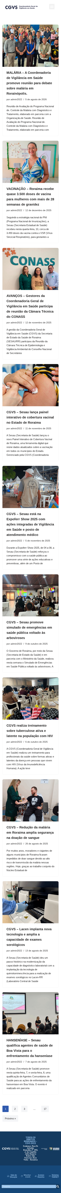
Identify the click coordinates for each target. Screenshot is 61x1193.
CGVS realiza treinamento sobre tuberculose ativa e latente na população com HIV (30, 731)
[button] (51, 6)
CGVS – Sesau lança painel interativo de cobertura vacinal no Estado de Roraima (30, 417)
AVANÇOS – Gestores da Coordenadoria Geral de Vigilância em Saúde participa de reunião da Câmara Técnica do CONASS (30, 306)
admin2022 (16, 99)
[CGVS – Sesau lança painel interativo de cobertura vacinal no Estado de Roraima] (30, 385)
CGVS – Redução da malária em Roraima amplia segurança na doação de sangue (30, 833)
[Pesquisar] (57, 1186)
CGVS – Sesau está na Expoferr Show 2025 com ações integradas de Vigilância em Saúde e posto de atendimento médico (30, 524)
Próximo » (10, 1118)
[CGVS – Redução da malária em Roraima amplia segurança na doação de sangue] (30, 800)
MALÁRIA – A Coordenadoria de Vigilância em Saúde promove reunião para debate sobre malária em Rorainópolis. (29, 83)
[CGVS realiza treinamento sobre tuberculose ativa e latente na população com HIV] (30, 698)
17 (45, 1108)
